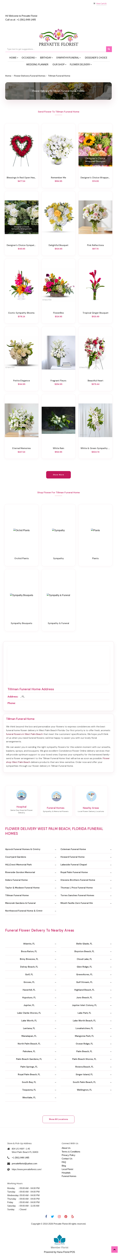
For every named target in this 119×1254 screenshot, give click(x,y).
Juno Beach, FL (84, 997)
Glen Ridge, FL (84, 966)
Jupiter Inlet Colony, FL (84, 1005)
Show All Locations (58, 1119)
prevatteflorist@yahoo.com (24, 1163)
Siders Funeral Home (16, 880)
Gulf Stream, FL (84, 982)
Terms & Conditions (71, 1151)
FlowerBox (58, 312)
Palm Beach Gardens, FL (29, 1059)
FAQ (64, 1162)
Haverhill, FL (29, 989)
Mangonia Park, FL (84, 1036)
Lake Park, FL (84, 1013)
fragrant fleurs (58, 380)
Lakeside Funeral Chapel (74, 864)
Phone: (12, 703)
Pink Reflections (95, 245)
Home (8, 75)
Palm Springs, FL (29, 1066)
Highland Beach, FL (84, 989)
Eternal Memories (21, 448)
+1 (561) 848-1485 (26, 19)
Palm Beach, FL (84, 1051)
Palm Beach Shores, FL (84, 1059)
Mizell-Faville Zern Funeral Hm (77, 903)
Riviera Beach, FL (84, 1066)
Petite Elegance (21, 380)
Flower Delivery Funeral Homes (29, 75)
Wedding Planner (37, 64)
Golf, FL (29, 974)
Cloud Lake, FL (84, 959)
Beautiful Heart (95, 380)
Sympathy (58, 558)
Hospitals (66, 1172)
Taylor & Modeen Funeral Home (22, 887)
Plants (95, 558)
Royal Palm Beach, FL (29, 1074)
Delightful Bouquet (58, 245)
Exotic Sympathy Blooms (21, 312)
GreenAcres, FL (84, 974)
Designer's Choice (96, 57)
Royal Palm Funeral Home (74, 872)
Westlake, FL (29, 1097)
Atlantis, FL (29, 943)
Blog (64, 1165)
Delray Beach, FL (29, 966)
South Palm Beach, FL (84, 1082)
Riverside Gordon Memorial (20, 872)
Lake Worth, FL (29, 1020)
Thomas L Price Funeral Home (77, 887)
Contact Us (67, 1158)
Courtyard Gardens (15, 856)
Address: (13, 696)
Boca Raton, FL (29, 951)
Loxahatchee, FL (84, 1028)
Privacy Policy (68, 1155)
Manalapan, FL (29, 1036)
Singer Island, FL (84, 1074)
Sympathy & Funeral (58, 623)
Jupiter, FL (29, 1005)
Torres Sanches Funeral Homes (77, 895)
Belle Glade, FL (84, 943)
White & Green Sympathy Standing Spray (95, 448)
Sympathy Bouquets (21, 623)
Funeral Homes (69, 1176)
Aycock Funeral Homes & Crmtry (22, 849)
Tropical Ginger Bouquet (95, 312)
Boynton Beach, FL (84, 951)
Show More (58, 475)
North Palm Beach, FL (29, 1043)
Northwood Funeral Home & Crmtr (24, 910)
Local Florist (67, 1169)
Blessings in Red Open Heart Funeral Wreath (21, 177)
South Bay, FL (29, 1082)
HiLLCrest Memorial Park (18, 864)
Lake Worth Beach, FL (84, 1020)
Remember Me (58, 177)
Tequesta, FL (29, 1089)
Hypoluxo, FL (29, 997)
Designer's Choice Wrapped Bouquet (95, 177)
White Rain (58, 448)
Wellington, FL (84, 1089)
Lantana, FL (29, 1028)
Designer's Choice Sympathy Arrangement (21, 245)
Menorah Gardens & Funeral (20, 903)
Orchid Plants (21, 558)
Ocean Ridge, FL (84, 1043)
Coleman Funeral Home (73, 849)
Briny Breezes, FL (29, 959)
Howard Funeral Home (73, 856)
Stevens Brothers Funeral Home (78, 880)
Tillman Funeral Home (17, 895)
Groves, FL (29, 982)
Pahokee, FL (29, 1051)
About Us (66, 1148)
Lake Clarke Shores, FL (29, 1013)
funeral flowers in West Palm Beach (24, 734)
